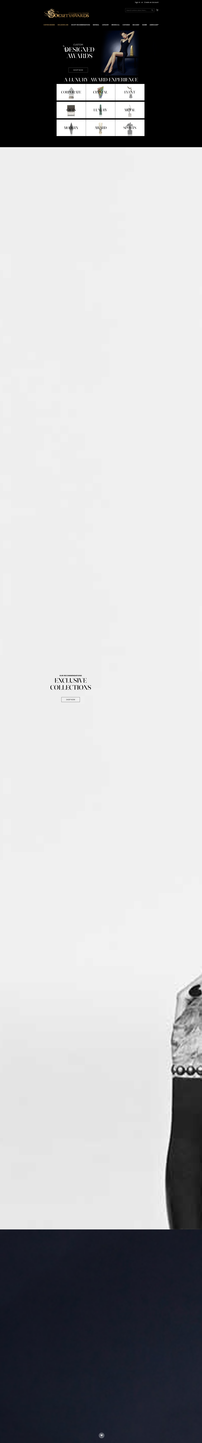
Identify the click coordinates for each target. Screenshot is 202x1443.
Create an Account (151, 2)
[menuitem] (49, 25)
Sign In (137, 2)
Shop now (78, 70)
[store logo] (66, 13)
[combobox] (139, 10)
